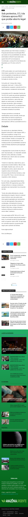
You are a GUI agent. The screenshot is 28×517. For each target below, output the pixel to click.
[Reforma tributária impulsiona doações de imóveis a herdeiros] (5, 414)
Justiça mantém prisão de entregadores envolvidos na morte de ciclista (17, 467)
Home (3, 6)
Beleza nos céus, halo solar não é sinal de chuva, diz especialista (17, 452)
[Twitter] (11, 27)
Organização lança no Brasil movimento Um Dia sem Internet (17, 273)
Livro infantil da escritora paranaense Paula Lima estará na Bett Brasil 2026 (18, 375)
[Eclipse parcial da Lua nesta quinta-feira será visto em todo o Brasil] (14, 440)
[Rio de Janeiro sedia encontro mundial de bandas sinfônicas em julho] (14, 345)
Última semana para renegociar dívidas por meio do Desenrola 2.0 (13, 399)
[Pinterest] (15, 27)
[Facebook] (8, 27)
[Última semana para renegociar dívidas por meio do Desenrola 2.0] (14, 394)
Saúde (6, 6)
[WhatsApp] (18, 27)
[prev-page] (3, 279)
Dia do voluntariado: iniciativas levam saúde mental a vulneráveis (18, 257)
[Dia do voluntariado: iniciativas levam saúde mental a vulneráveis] (5, 257)
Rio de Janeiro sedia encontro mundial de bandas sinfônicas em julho (13, 350)
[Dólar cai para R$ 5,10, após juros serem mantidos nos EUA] (5, 407)
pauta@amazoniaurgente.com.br (10, 494)
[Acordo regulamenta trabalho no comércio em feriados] (5, 421)
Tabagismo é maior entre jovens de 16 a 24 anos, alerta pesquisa (17, 265)
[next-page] (5, 279)
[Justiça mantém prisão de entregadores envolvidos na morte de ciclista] (5, 467)
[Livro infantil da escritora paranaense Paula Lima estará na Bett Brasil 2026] (5, 375)
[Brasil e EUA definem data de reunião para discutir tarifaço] (5, 460)
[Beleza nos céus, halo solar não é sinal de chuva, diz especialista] (5, 453)
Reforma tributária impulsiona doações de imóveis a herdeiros (18, 414)
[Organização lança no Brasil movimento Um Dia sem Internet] (5, 273)
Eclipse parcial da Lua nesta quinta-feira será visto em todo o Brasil (14, 445)
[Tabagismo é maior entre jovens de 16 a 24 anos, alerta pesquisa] (5, 265)
